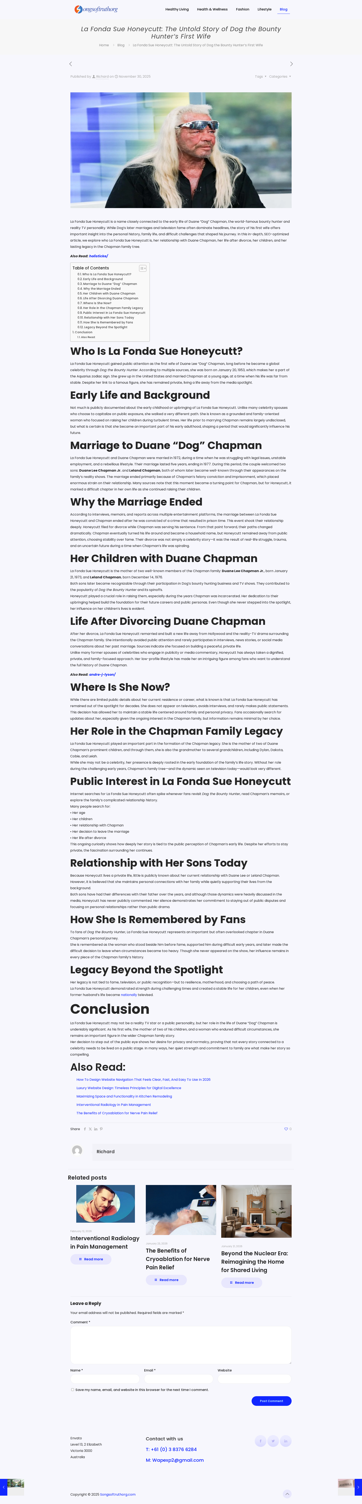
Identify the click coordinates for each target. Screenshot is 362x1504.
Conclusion (83, 332)
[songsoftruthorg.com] (97, 9)
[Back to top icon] (287, 1494)
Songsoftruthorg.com (118, 1494)
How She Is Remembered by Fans (108, 322)
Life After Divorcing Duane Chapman (110, 298)
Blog (120, 45)
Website (225, 1370)
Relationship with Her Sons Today (109, 318)
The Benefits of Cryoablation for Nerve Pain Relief (117, 1113)
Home (104, 45)
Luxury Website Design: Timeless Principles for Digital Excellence (128, 1088)
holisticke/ (98, 256)
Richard (102, 76)
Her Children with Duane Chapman (109, 294)
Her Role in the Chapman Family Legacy (113, 308)
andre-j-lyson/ (102, 674)
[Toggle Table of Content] (140, 268)
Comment (80, 1322)
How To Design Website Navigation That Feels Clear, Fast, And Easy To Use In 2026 (143, 1079)
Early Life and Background (103, 279)
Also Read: (88, 337)
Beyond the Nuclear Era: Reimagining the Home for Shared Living (254, 1262)
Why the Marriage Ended (102, 289)
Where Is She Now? (97, 303)
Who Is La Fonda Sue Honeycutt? (106, 274)
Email (150, 1370)
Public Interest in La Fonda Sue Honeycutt (114, 313)
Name (76, 1370)
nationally (129, 994)
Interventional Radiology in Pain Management (113, 1104)
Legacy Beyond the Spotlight (105, 327)
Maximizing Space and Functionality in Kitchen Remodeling (124, 1096)
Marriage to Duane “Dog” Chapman (110, 284)
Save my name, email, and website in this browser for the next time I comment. (142, 1389)
